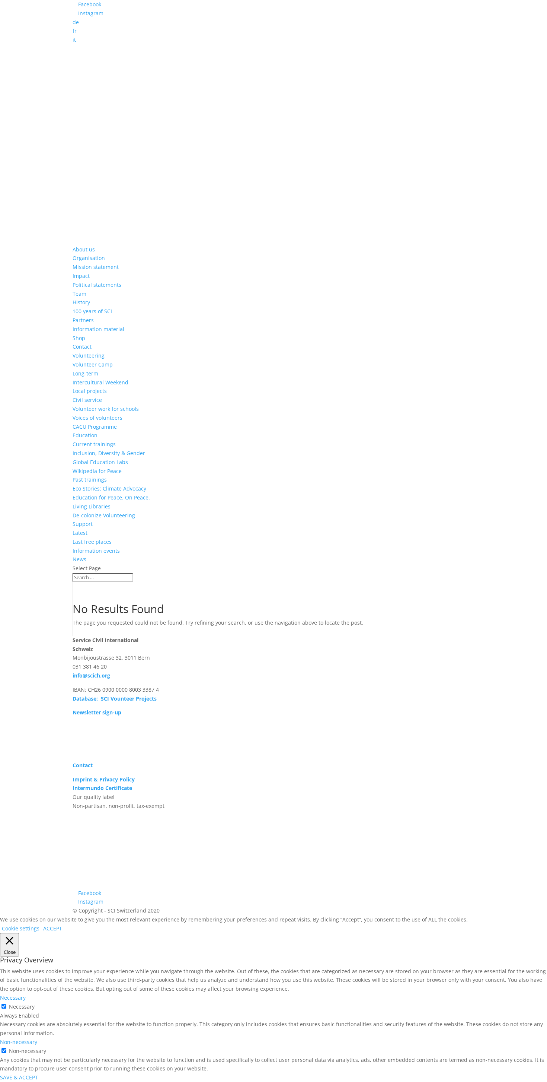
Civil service (87, 399)
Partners (83, 320)
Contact (82, 346)
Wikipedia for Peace (97, 471)
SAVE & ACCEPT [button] (19, 1077)
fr (75, 30)
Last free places (92, 541)
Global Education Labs (100, 462)
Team (79, 293)
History (81, 302)
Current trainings (94, 444)
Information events (96, 550)
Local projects (90, 390)
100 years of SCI (92, 311)
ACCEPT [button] (52, 928)
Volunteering (89, 355)
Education (85, 435)
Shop (79, 338)
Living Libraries (92, 506)
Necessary (22, 1006)
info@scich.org (91, 675)
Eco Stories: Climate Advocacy (109, 488)
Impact (81, 275)
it (74, 39)
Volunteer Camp (93, 364)
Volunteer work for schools (106, 408)
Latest (80, 532)
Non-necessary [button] (18, 1041)
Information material (98, 329)
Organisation (89, 257)
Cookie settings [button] (20, 928)
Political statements (97, 284)
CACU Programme (95, 426)
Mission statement (96, 266)
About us (84, 249)
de (76, 22)
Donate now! (98, 731)
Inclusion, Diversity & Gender (109, 453)
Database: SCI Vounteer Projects (115, 698)
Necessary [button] (13, 997)
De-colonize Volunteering (104, 515)
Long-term (85, 373)
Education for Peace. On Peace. (111, 497)
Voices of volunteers (97, 417)
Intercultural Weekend (100, 382)
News (79, 559)
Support (83, 523)
